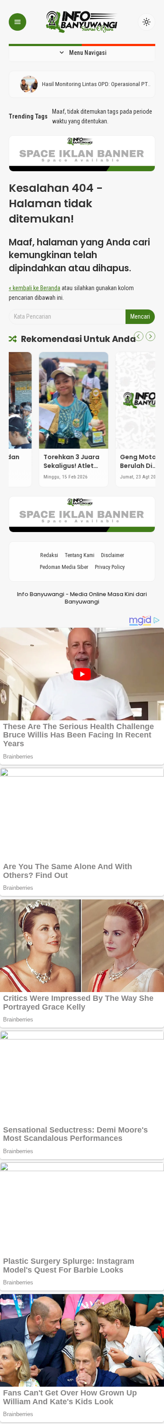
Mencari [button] (140, 316)
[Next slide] (150, 336)
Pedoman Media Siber (64, 567)
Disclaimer (112, 555)
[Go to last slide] (138, 336)
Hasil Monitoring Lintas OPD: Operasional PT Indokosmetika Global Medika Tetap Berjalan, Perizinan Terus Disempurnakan (89, 84)
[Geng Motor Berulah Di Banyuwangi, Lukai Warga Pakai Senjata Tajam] (120, 400)
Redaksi (49, 555)
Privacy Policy (110, 567)
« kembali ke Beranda (34, 287)
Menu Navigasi (82, 53)
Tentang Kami (79, 555)
